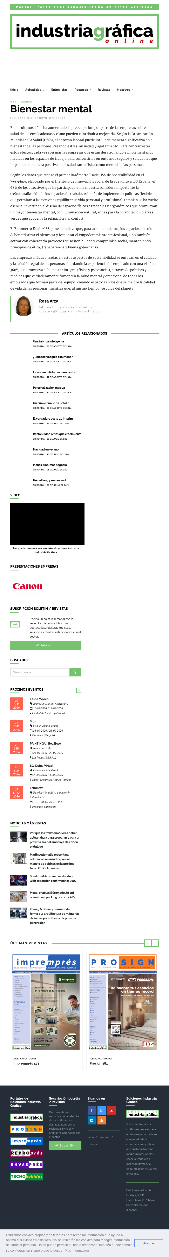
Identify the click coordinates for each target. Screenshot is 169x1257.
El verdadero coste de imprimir (54, 418)
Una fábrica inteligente (48, 341)
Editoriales (26, 101)
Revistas (104, 89)
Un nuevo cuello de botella (51, 403)
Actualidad (33, 89)
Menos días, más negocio (50, 465)
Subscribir (48, 645)
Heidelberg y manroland (49, 480)
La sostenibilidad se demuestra (54, 372)
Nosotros (124, 89)
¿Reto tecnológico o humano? (53, 356)
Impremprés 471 (26, 1063)
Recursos (82, 89)
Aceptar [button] (148, 1243)
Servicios (94, 1143)
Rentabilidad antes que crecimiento (57, 434)
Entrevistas (59, 89)
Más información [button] (77, 1250)
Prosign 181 (99, 1063)
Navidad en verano (46, 449)
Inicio (14, 89)
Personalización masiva (49, 387)
